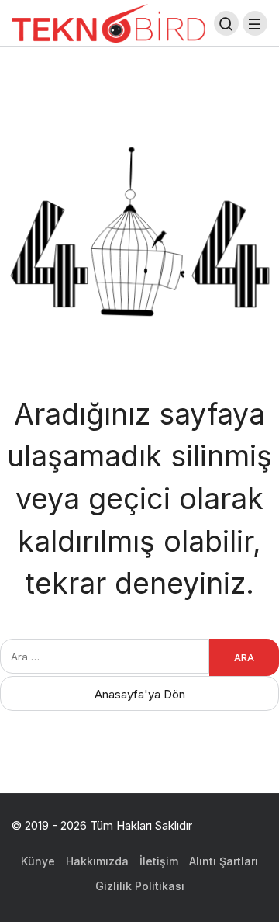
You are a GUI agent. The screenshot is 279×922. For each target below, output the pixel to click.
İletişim (159, 861)
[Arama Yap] (226, 23)
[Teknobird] (108, 22)
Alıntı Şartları (223, 861)
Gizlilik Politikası (139, 886)
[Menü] (255, 23)
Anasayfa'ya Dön (140, 694)
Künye (38, 861)
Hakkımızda (97, 861)
